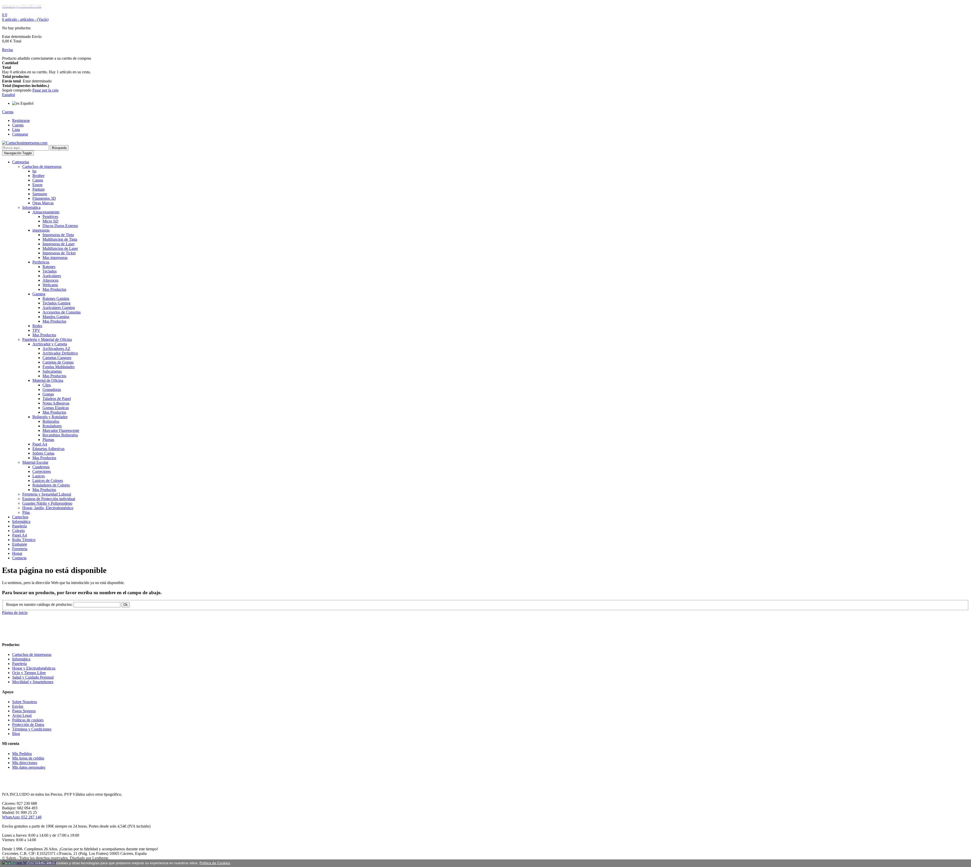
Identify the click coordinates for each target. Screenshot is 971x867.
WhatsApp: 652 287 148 (21, 817)
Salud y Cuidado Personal (33, 677)
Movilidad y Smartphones (32, 682)
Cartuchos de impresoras (31, 654)
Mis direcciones (24, 763)
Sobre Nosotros (24, 702)
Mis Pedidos (22, 753)
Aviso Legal (22, 715)
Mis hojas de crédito (28, 758)
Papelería (19, 663)
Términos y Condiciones (31, 729)
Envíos (17, 706)
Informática (21, 659)
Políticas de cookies (27, 720)
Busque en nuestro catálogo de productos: (39, 604)
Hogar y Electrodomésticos (33, 668)
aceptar (11, 863)
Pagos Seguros (24, 711)
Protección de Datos (28, 724)
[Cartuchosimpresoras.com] (24, 143)
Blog (16, 733)
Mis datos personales (28, 767)
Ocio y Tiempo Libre (29, 673)
